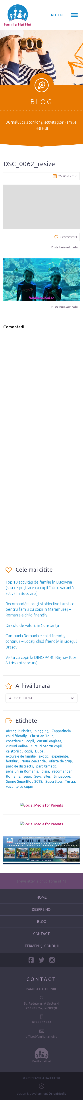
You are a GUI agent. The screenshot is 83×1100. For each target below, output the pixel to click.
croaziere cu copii (20, 741)
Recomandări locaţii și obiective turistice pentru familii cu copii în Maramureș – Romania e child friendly (40, 609)
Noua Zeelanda (33, 761)
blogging (41, 731)
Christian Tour (41, 736)
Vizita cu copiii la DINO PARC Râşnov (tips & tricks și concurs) (41, 660)
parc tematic (46, 766)
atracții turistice (18, 731)
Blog (41, 922)
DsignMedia (57, 1093)
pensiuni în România (22, 771)
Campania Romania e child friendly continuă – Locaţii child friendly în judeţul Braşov (41, 641)
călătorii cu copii (19, 751)
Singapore (62, 776)
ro (53, 15)
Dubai (39, 751)
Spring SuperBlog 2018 (24, 781)
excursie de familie (21, 756)
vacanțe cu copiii (19, 786)
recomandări (62, 771)
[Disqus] (41, 389)
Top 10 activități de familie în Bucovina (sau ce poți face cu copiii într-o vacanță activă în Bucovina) (40, 587)
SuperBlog (53, 781)
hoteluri (12, 761)
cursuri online (17, 746)
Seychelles (42, 776)
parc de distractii (19, 766)
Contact (41, 934)
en (60, 15)
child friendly (16, 736)
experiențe (60, 756)
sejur (27, 776)
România (13, 776)
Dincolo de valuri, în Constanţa (32, 625)
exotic (43, 756)
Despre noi (41, 909)
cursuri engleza (49, 741)
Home (42, 897)
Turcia (70, 781)
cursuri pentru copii (46, 746)
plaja (45, 771)
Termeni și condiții (42, 946)
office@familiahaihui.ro (41, 1036)
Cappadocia (61, 731)
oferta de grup (60, 761)
